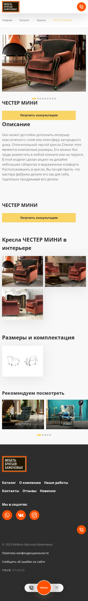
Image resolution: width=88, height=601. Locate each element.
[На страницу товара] (23, 414)
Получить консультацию (39, 218)
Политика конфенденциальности (25, 553)
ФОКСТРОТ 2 (23, 424)
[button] (34, 98)
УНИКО (67, 424)
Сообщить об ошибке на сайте (23, 562)
